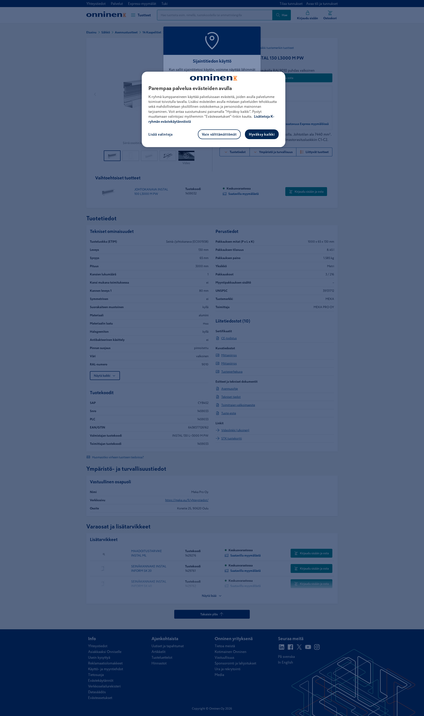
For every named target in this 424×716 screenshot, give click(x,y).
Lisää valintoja (160, 134)
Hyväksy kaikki (262, 134)
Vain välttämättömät (219, 134)
